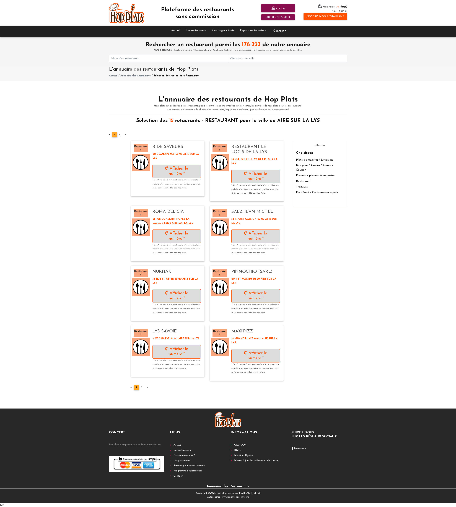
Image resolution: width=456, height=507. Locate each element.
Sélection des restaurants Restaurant (176, 75)
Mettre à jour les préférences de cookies (256, 460)
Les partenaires (182, 460)
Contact (178, 476)
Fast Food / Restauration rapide (317, 192)
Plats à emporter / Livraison (314, 160)
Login (280, 8)
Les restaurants (196, 30)
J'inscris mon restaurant (325, 16)
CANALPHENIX (250, 493)
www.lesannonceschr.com (235, 497)
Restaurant (303, 181)
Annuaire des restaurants (136, 75)
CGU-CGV (240, 445)
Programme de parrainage (187, 470)
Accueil (175, 30)
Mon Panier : (335, 7)
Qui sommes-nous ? (184, 455)
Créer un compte (278, 17)
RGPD (237, 450)
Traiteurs (302, 187)
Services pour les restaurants (189, 465)
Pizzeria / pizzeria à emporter (315, 175)
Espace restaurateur (253, 30)
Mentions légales (243, 455)
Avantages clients (223, 30)
